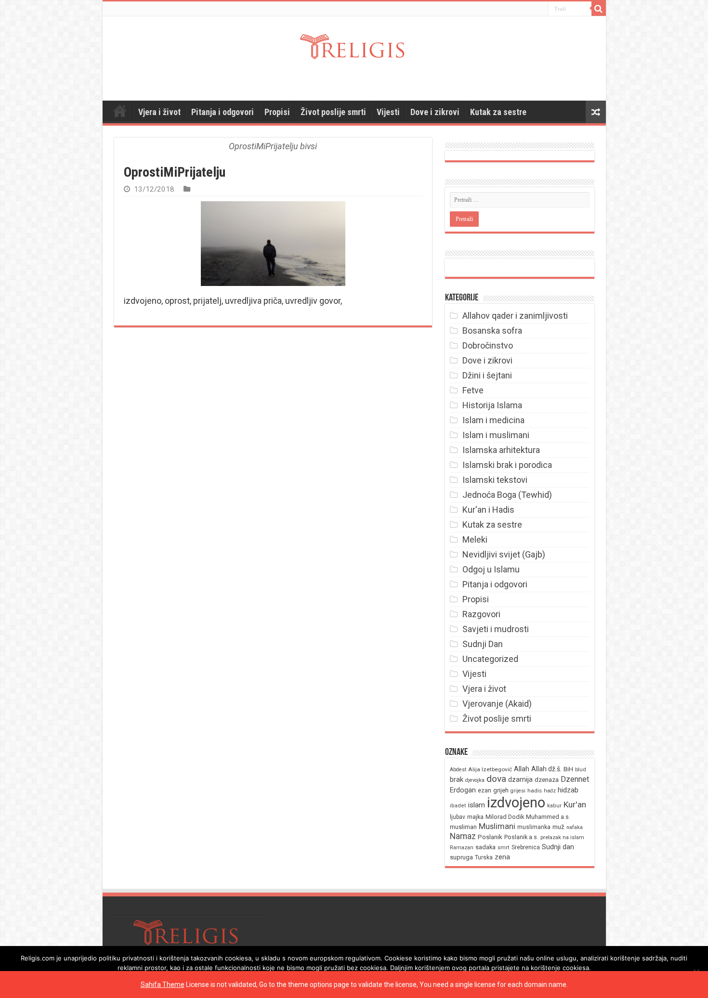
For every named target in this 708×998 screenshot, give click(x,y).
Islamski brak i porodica (507, 465)
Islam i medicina (493, 420)
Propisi (277, 112)
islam (476, 805)
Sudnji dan (558, 846)
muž (558, 826)
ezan (484, 790)
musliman (463, 826)
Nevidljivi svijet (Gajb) (503, 554)
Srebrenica (525, 847)
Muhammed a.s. (548, 816)
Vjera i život (159, 112)
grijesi (518, 791)
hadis (534, 790)
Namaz (463, 836)
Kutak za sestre (498, 112)
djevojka (475, 780)
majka (475, 816)
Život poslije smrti (333, 112)
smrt (504, 847)
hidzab (568, 790)
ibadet (458, 806)
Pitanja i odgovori (222, 112)
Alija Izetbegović (490, 769)
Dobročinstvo (487, 345)
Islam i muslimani (495, 435)
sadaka (485, 847)
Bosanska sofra (492, 330)
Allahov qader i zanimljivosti (515, 316)
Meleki (474, 539)
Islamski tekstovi (494, 480)
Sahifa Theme (162, 984)
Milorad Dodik (504, 816)
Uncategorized (490, 659)
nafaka (574, 827)
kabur (554, 806)
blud (580, 769)
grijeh (501, 790)
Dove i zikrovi (434, 112)
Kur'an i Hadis (488, 510)
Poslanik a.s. (521, 837)
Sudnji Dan (482, 644)
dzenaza (547, 779)
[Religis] (354, 46)
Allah (521, 769)
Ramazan (461, 847)
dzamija (520, 779)
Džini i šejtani (487, 375)
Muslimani (497, 826)
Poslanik (490, 837)
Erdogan (463, 790)
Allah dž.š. (546, 769)
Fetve (473, 390)
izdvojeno (516, 802)
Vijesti (388, 112)
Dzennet (575, 779)
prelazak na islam (562, 837)
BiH (568, 769)
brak (456, 779)
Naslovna (119, 111)
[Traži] (598, 8)
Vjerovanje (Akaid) (497, 704)
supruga (461, 857)
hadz (550, 791)
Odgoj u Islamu (491, 569)
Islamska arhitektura (501, 450)
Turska (484, 857)
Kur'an (575, 804)
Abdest (458, 769)
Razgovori (481, 614)
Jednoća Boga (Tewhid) (507, 495)
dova (496, 778)
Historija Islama (492, 405)
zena (502, 857)
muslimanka (534, 827)
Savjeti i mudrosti (495, 629)
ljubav (457, 817)
